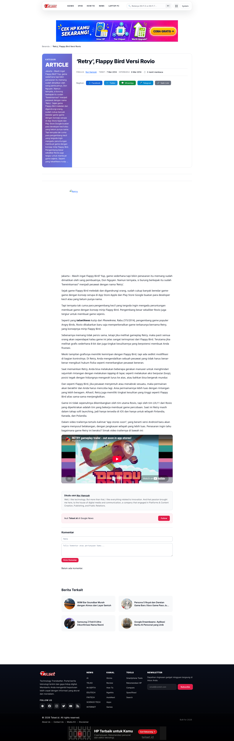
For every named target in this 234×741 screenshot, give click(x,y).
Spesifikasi (131, 692)
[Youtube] (70, 706)
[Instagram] (56, 706)
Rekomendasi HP (134, 683)
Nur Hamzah (91, 72)
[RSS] (77, 706)
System (185, 6)
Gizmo (109, 678)
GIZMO (70, 6)
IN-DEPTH (91, 687)
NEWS (102, 6)
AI (87, 678)
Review (109, 683)
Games (109, 707)
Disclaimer (84, 722)
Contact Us (59, 722)
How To (109, 687)
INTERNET (91, 707)
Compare (130, 687)
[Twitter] (63, 706)
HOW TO (91, 6)
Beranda (46, 46)
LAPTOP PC (114, 6)
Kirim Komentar (70, 560)
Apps (108, 702)
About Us (46, 722)
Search (129, 697)
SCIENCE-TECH (93, 702)
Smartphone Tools (134, 678)
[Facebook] (49, 706)
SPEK (80, 6)
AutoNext (110, 697)
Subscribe (185, 687)
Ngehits (110, 692)
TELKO (90, 683)
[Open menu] (176, 6)
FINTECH (91, 697)
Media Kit (71, 722)
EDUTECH (91, 692)
